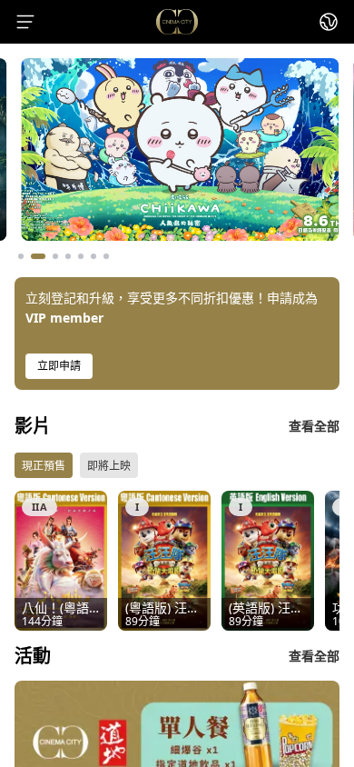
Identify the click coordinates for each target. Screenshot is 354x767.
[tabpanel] (177, 561)
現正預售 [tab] (43, 465)
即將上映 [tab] (109, 465)
